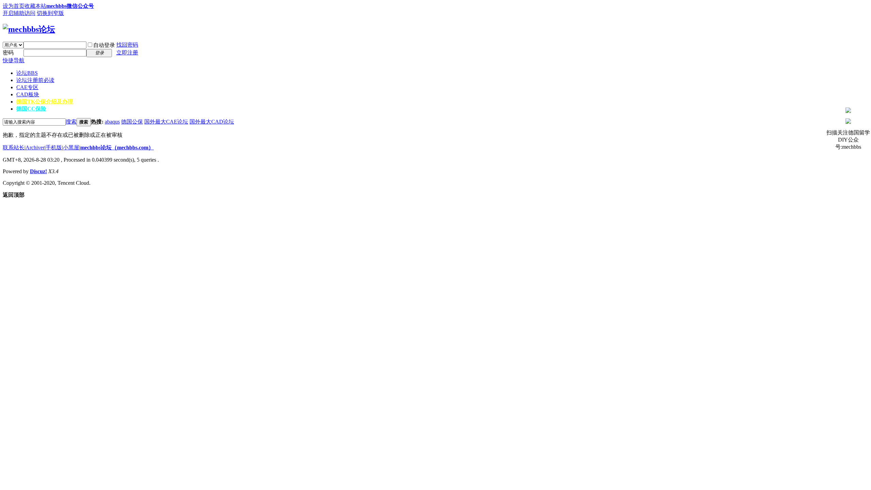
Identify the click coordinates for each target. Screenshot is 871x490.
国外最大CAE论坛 (166, 122)
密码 (8, 52)
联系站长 (13, 147)
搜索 (71, 122)
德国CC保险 (31, 109)
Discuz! (38, 171)
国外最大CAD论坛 (212, 122)
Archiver (35, 147)
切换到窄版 (50, 13)
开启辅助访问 (19, 13)
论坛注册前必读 (35, 80)
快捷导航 (13, 60)
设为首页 (13, 6)
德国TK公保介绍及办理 (44, 101)
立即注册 (127, 52)
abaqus (112, 122)
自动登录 (104, 45)
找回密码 (127, 45)
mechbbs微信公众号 (70, 6)
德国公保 (132, 122)
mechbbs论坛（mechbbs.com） (117, 147)
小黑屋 (71, 147)
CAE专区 (27, 87)
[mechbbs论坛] (29, 29)
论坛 (27, 73)
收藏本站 (35, 6)
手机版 (54, 147)
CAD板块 (27, 94)
